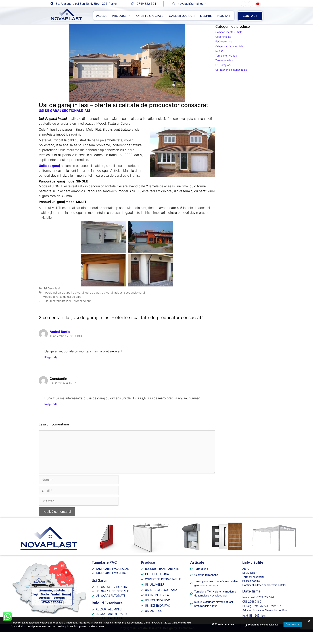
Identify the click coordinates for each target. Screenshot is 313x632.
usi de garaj (92, 292)
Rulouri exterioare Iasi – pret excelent (67, 301)
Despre (206, 16)
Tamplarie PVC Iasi (226, 55)
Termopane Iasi (224, 60)
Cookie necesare (224, 624)
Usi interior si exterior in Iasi (231, 69)
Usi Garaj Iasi (51, 288)
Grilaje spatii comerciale (229, 46)
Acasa (101, 16)
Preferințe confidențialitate (263, 624)
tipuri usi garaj (75, 292)
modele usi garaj (53, 292)
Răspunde (50, 357)
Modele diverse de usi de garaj (62, 296)
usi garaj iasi (110, 292)
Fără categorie (223, 41)
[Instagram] (250, 4)
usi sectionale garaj (132, 292)
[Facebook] (243, 4)
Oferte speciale (149, 16)
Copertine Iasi (223, 36)
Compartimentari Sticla (228, 32)
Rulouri (219, 50)
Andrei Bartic (60, 332)
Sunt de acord (292, 624)
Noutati (224, 16)
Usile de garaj (49, 166)
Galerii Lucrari (182, 16)
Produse (119, 16)
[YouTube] (258, 4)
